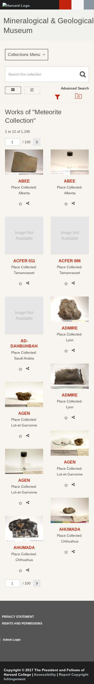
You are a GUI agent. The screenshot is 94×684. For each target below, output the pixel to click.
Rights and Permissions (22, 623)
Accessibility (45, 674)
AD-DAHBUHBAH (24, 343)
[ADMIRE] (70, 309)
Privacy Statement (18, 616)
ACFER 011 (24, 260)
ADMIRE (70, 328)
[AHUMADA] (70, 510)
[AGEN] (24, 394)
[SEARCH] (89, 5)
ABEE (24, 181)
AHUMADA (69, 529)
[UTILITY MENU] (77, 5)
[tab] (57, 97)
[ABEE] (24, 162)
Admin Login (12, 640)
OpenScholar (79, 645)
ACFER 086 (70, 260)
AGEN (24, 413)
